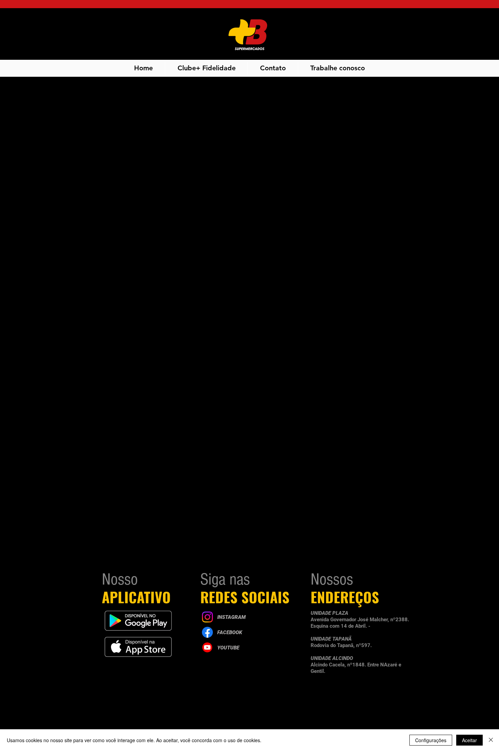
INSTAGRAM (231, 617)
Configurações (430, 740)
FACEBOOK (229, 632)
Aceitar (469, 740)
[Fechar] (491, 740)
